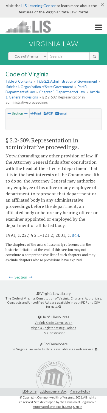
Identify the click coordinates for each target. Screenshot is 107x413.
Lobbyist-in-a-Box (53, 391)
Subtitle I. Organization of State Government (39, 87)
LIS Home (29, 391)
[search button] (94, 56)
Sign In (77, 406)
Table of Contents (18, 81)
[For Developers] (96, 349)
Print (37, 113)
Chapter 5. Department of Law (62, 92)
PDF (49, 113)
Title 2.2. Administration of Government (66, 81)
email (63, 113)
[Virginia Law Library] (59, 306)
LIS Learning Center (38, 5)
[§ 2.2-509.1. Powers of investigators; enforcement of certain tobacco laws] (26, 113)
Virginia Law (53, 44)
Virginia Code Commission (53, 322)
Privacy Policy (80, 391)
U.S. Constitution (53, 333)
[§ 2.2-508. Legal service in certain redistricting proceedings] (9, 113)
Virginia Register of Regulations (53, 328)
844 (75, 235)
